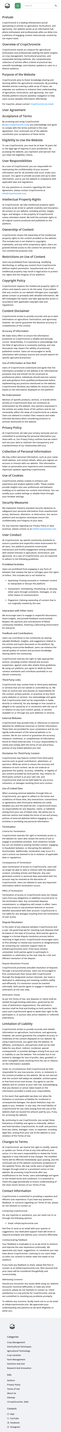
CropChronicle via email (41, 104)
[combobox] (39, 6)
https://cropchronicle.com (15, 124)
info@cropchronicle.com (14, 193)
